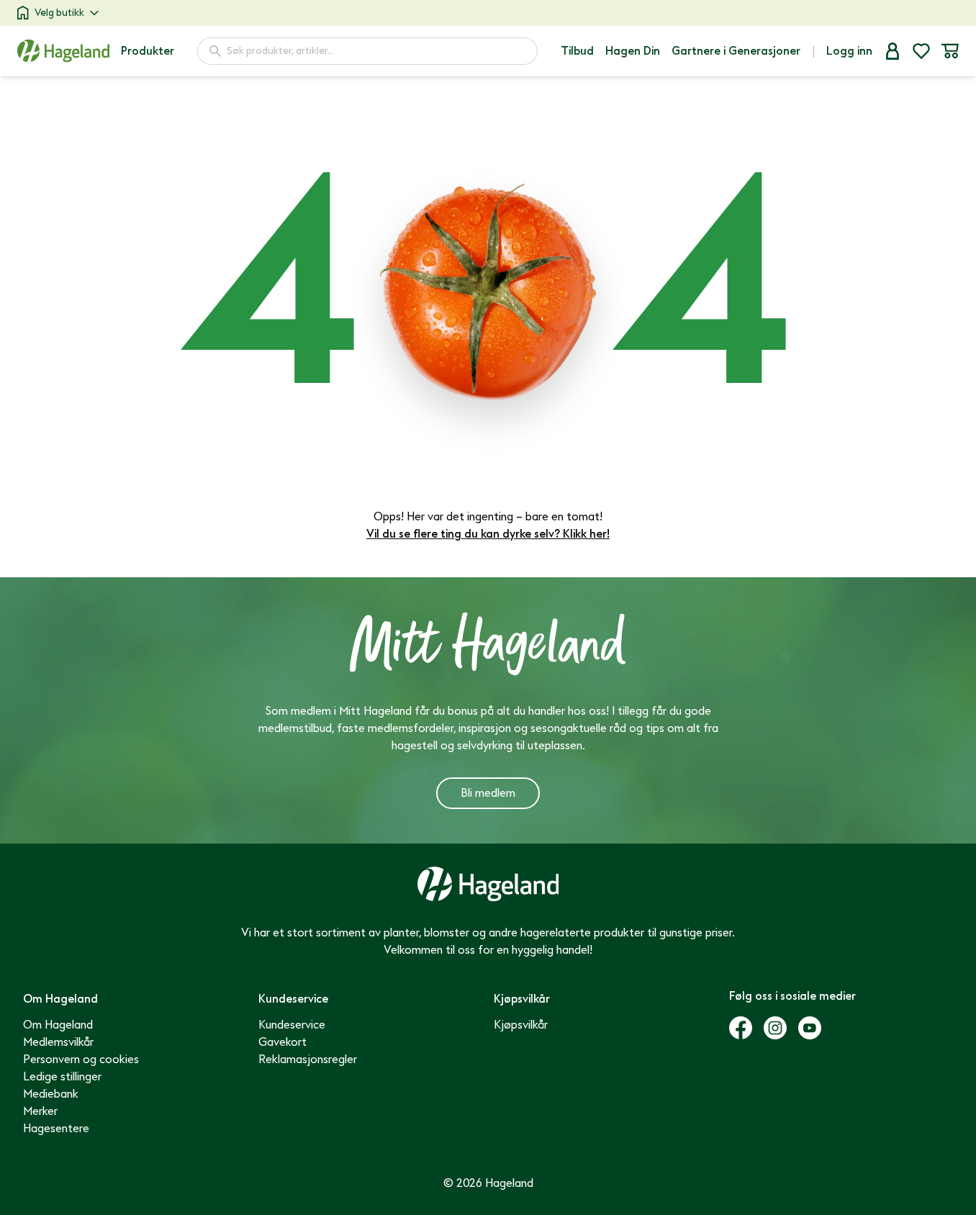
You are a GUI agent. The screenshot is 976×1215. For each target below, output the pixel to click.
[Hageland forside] (63, 51)
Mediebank (50, 1094)
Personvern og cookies (81, 1059)
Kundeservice (291, 1025)
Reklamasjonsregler (307, 1059)
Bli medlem (488, 793)
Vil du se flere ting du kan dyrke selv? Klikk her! (488, 534)
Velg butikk (59, 12)
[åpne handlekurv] (950, 51)
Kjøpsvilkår (521, 1025)
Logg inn (849, 51)
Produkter (147, 51)
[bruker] (892, 51)
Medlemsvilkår (58, 1042)
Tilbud (577, 51)
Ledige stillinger (62, 1077)
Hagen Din (632, 51)
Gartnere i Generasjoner (736, 51)
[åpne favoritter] (921, 51)
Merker (40, 1111)
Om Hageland (58, 1025)
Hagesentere (56, 1129)
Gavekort (282, 1042)
